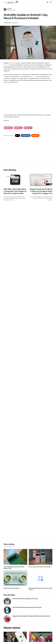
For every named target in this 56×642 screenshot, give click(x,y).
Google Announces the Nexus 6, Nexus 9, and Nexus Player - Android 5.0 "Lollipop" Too (41, 191)
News (7, 634)
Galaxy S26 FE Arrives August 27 (12, 588)
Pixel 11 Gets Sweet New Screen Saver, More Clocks (27, 607)
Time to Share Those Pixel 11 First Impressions (40, 567)
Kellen (10, 8)
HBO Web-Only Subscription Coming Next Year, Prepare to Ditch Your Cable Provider (15, 191)
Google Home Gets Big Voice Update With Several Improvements (31, 616)
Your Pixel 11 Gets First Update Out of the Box (25, 599)
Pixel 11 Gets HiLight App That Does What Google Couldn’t (14, 567)
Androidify (9, 128)
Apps (33, 634)
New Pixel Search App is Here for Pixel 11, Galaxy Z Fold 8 (40, 589)
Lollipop (7, 65)
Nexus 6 (33, 76)
